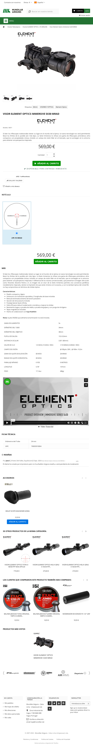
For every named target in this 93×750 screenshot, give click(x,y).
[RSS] (50, 709)
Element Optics (61, 107)
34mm (35, 107)
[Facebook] (50, 703)
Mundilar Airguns (41, 733)
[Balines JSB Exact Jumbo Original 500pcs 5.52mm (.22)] (46, 598)
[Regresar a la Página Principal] (3, 26)
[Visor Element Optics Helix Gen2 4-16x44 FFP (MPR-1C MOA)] (75, 549)
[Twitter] (54, 703)
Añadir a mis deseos (12, 186)
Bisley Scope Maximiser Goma (18, 511)
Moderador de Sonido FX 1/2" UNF (76, 614)
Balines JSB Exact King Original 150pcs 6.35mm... (16, 615)
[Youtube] (59, 703)
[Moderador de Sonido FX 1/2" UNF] (76, 598)
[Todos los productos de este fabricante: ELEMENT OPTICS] (46, 121)
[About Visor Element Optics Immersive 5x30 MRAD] (44, 643)
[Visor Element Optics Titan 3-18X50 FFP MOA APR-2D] (16, 549)
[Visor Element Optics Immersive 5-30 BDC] (6, 98)
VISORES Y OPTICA (46, 107)
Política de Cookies (47, 739)
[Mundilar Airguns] (13, 11)
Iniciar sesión (85, 15)
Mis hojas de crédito (12, 707)
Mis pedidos (9, 703)
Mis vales (8, 717)
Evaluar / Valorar (15, 181)
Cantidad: (41, 155)
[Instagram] (63, 703)
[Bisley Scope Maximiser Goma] (17, 496)
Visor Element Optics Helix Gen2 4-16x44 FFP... (46, 566)
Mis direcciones (10, 710)
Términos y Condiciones (30, 739)
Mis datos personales (12, 714)
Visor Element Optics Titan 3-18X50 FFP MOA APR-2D (16, 566)
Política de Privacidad (63, 739)
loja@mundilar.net (37, 722)
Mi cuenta (8, 698)
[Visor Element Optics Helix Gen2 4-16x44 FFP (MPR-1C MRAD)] (46, 549)
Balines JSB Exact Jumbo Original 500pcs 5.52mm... (46, 615)
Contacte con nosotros (12, 2)
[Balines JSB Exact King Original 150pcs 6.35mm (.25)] (17, 598)
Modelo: (5, 128)
